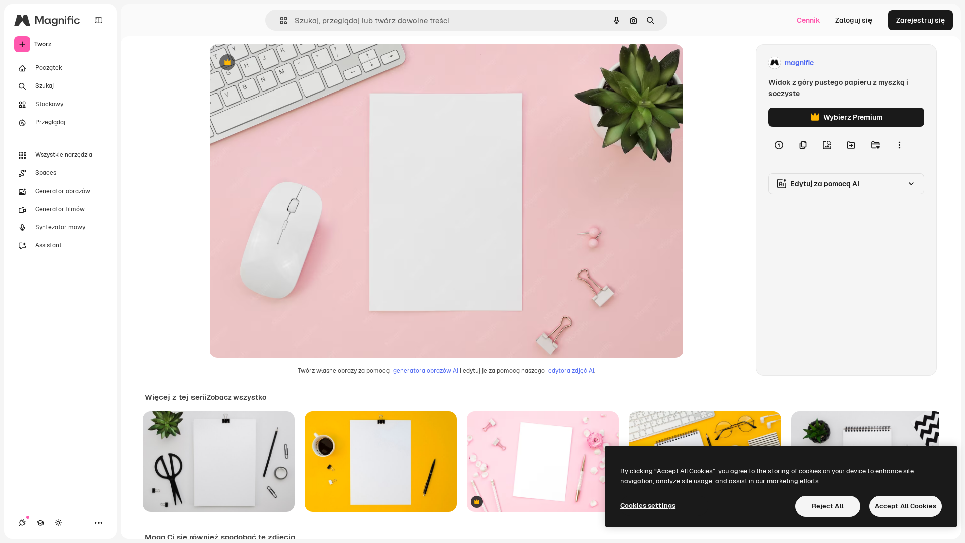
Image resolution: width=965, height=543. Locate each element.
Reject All (828, 506)
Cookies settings (648, 505)
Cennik (808, 20)
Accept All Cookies (905, 506)
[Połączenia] (22, 523)
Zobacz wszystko (236, 397)
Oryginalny (278, 63)
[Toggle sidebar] (98, 20)
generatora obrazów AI (425, 371)
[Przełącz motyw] (58, 523)
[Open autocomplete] (280, 20)
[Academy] (40, 523)
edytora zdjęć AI (571, 371)
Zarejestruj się (920, 20)
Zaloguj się (853, 20)
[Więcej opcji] (899, 145)
